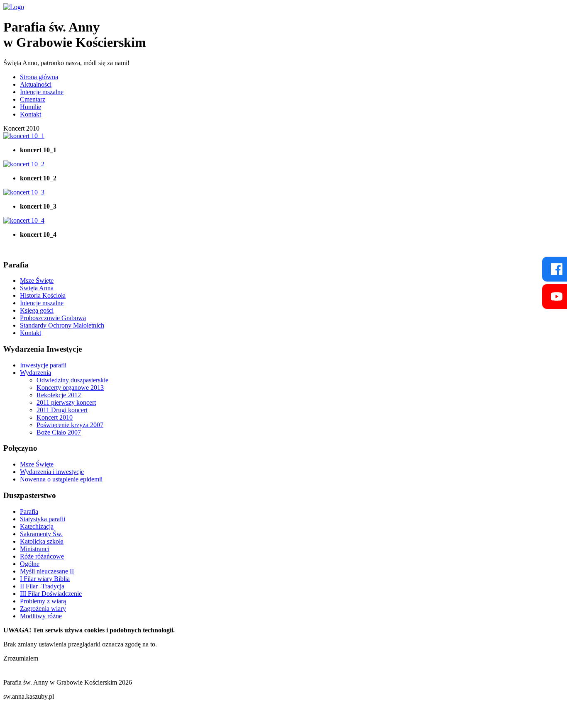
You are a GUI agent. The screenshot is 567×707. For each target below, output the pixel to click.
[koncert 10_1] (23, 135)
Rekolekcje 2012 (59, 394)
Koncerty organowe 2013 (70, 387)
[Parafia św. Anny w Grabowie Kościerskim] (13, 6)
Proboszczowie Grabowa (53, 317)
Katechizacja (37, 526)
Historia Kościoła (43, 295)
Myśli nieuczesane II (47, 571)
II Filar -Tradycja (42, 586)
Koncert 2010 (55, 417)
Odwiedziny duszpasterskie (72, 380)
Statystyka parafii (42, 518)
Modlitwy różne (41, 616)
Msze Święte (37, 280)
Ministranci (34, 548)
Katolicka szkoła (42, 541)
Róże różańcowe (42, 556)
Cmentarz (32, 99)
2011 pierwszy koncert (66, 402)
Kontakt (30, 114)
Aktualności (35, 84)
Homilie (30, 106)
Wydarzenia (35, 372)
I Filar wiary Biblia (45, 578)
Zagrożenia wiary (43, 608)
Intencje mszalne (42, 91)
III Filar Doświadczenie (51, 593)
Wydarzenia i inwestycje (52, 471)
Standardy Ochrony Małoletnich (62, 325)
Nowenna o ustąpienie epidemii (61, 479)
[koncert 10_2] (23, 164)
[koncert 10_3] (23, 192)
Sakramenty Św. (41, 533)
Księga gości (37, 310)
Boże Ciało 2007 (59, 432)
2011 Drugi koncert (62, 409)
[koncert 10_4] (23, 220)
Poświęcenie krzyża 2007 (70, 424)
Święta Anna (37, 288)
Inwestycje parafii (43, 365)
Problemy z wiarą (43, 601)
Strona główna (39, 76)
